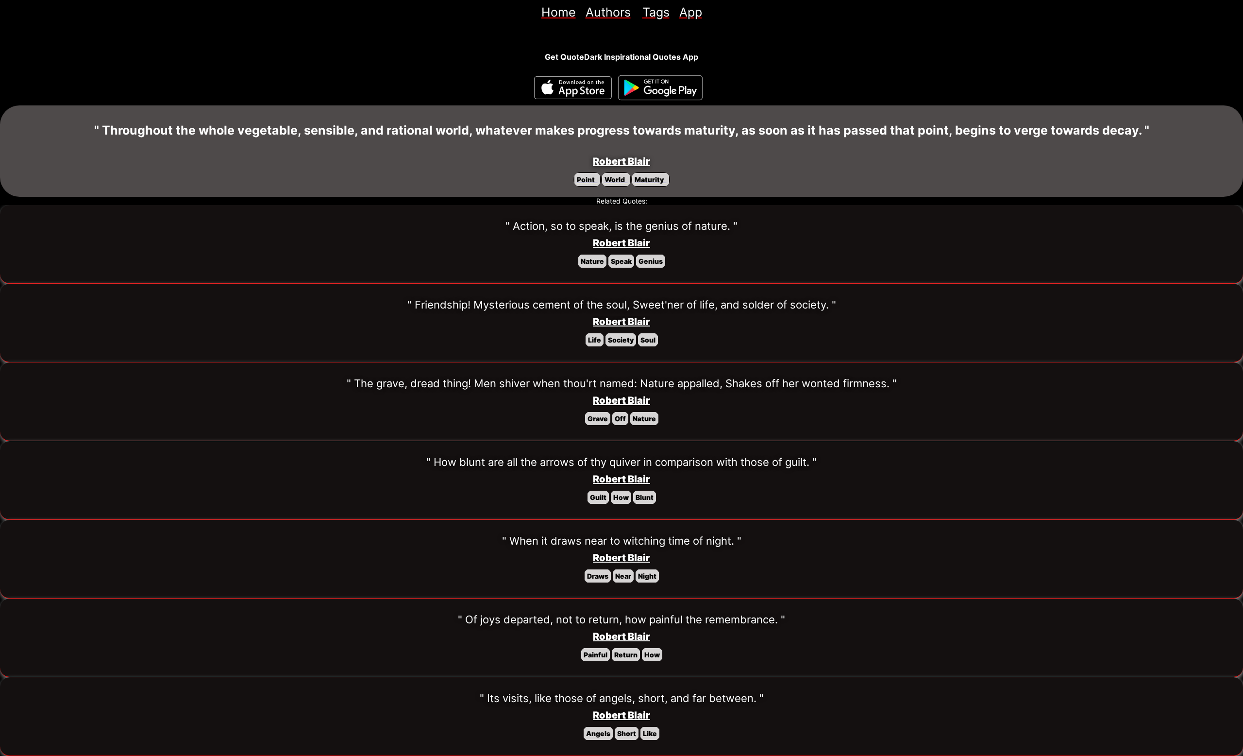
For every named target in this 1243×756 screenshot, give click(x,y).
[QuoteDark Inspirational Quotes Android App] (660, 88)
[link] (558, 12)
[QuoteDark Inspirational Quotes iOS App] (573, 88)
